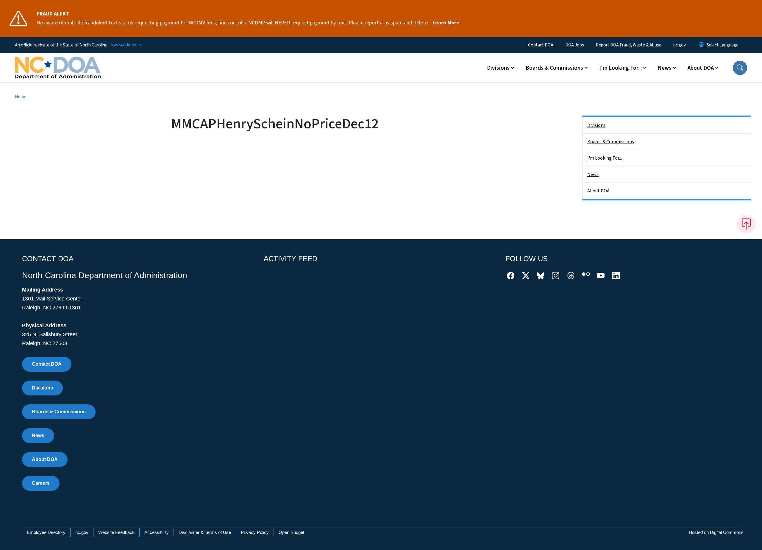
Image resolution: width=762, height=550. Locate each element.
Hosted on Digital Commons (716, 532)
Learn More (445, 23)
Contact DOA (540, 45)
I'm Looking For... (604, 158)
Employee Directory (46, 532)
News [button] (665, 68)
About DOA (598, 191)
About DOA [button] (701, 68)
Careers (41, 483)
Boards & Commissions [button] (554, 68)
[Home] (58, 61)
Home (20, 97)
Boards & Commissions (610, 141)
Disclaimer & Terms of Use (205, 532)
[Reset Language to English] (701, 44)
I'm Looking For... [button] (620, 68)
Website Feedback (116, 532)
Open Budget (291, 532)
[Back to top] (746, 224)
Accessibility (156, 532)
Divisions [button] (498, 68)
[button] (740, 68)
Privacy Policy (255, 532)
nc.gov (679, 45)
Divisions (596, 125)
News (593, 174)
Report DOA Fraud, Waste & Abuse (628, 45)
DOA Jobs (574, 45)
